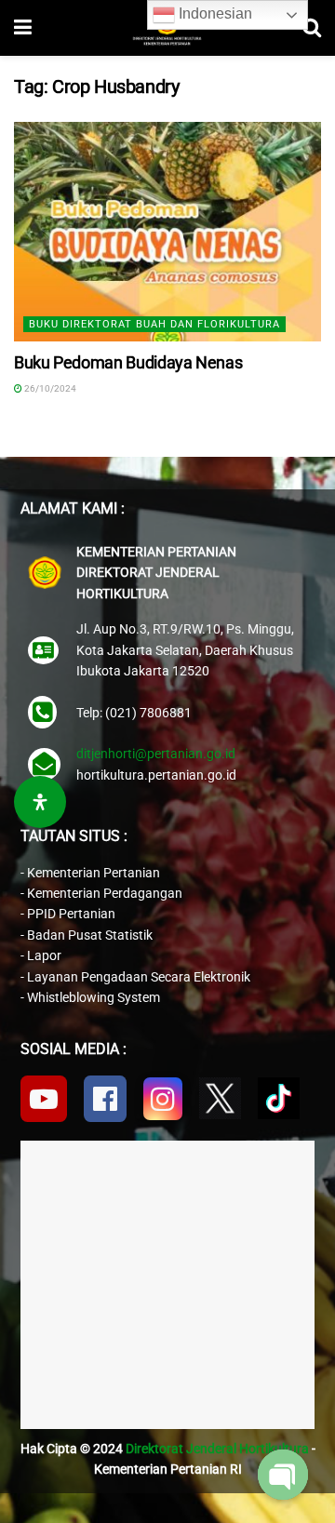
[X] (220, 1098)
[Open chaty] (283, 1475)
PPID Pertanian (71, 913)
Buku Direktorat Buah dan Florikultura (154, 324)
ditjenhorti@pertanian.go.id (155, 753)
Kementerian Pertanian (93, 872)
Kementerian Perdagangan (104, 893)
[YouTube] (43, 1098)
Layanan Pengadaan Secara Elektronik (138, 976)
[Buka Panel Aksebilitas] (40, 802)
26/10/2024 (49, 388)
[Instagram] (162, 1098)
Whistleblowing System (93, 997)
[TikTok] (279, 1098)
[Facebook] (105, 1098)
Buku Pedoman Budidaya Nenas (128, 362)
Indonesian (213, 13)
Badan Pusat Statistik (90, 935)
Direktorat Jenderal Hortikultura (217, 1448)
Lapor (44, 955)
